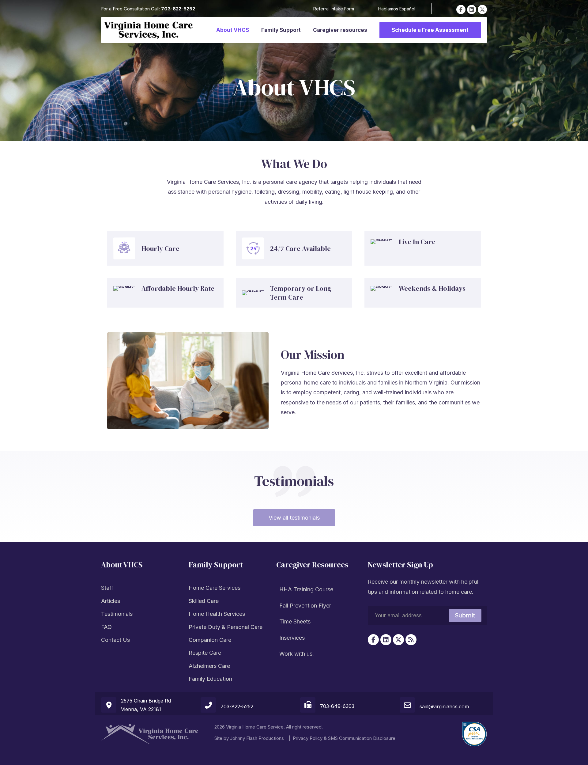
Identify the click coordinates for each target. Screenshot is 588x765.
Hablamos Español (396, 8)
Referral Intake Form (333, 8)
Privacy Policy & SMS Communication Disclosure (344, 738)
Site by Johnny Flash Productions (249, 738)
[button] (461, 9)
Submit (465, 615)
